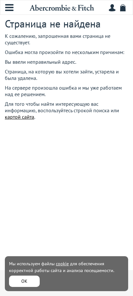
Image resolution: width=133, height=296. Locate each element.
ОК (24, 281)
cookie (62, 264)
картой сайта (19, 117)
